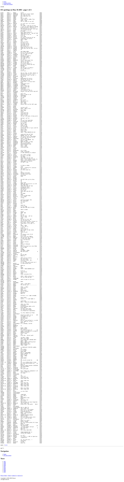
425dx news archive (8, 4)
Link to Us (19, 475)
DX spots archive (7, 455)
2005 (4, 471)
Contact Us (14, 475)
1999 (4, 464)
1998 (4, 462)
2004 (4, 470)
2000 (4, 465)
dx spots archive (7, 3)
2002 (4, 468)
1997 (4, 461)
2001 (4, 466)
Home (4, 1)
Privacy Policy (4, 475)
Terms (9, 475)
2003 (4, 469)
